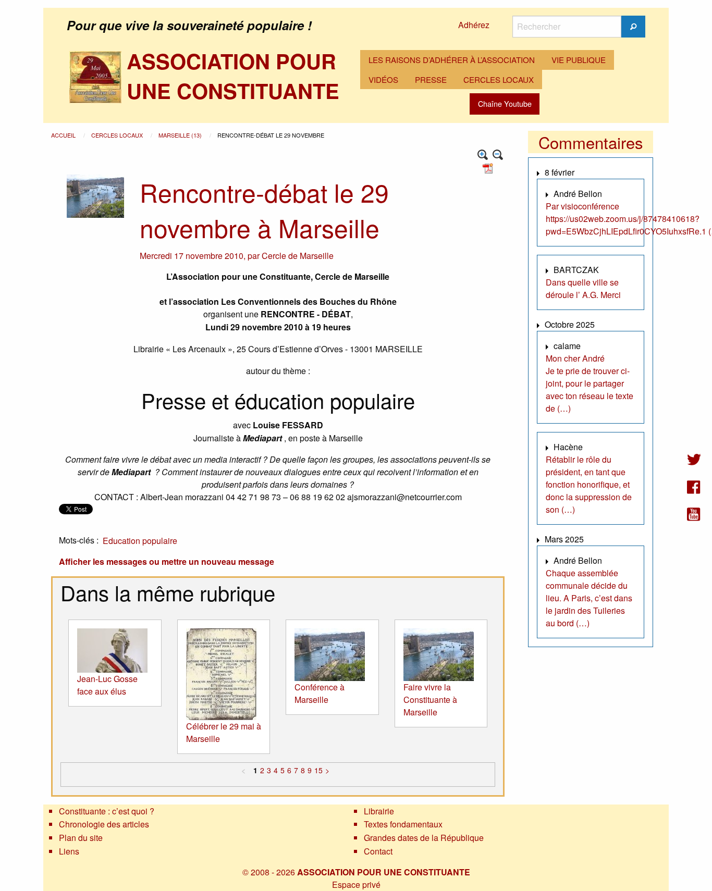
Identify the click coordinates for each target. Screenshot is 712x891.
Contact (378, 851)
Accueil (64, 135)
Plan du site (81, 838)
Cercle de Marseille (298, 256)
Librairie (379, 811)
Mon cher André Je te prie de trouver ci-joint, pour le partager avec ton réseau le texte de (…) (589, 383)
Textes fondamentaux (403, 824)
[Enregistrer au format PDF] (489, 168)
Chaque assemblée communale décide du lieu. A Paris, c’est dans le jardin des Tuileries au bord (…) (589, 598)
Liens (69, 851)
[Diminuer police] (498, 155)
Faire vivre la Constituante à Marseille (430, 699)
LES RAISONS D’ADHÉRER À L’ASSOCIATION (452, 59)
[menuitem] (451, 60)
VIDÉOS (383, 79)
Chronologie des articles (104, 824)
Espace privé (356, 884)
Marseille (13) (180, 135)
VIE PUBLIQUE (578, 59)
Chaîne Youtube (505, 103)
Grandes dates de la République (424, 838)
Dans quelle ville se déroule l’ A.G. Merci (583, 288)
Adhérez (473, 25)
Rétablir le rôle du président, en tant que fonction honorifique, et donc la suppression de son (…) (589, 484)
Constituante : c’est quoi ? (106, 811)
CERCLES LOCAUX (498, 79)
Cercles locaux (117, 135)
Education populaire (140, 541)
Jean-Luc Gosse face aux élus (107, 685)
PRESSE (431, 79)
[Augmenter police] (482, 155)
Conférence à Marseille (319, 693)
